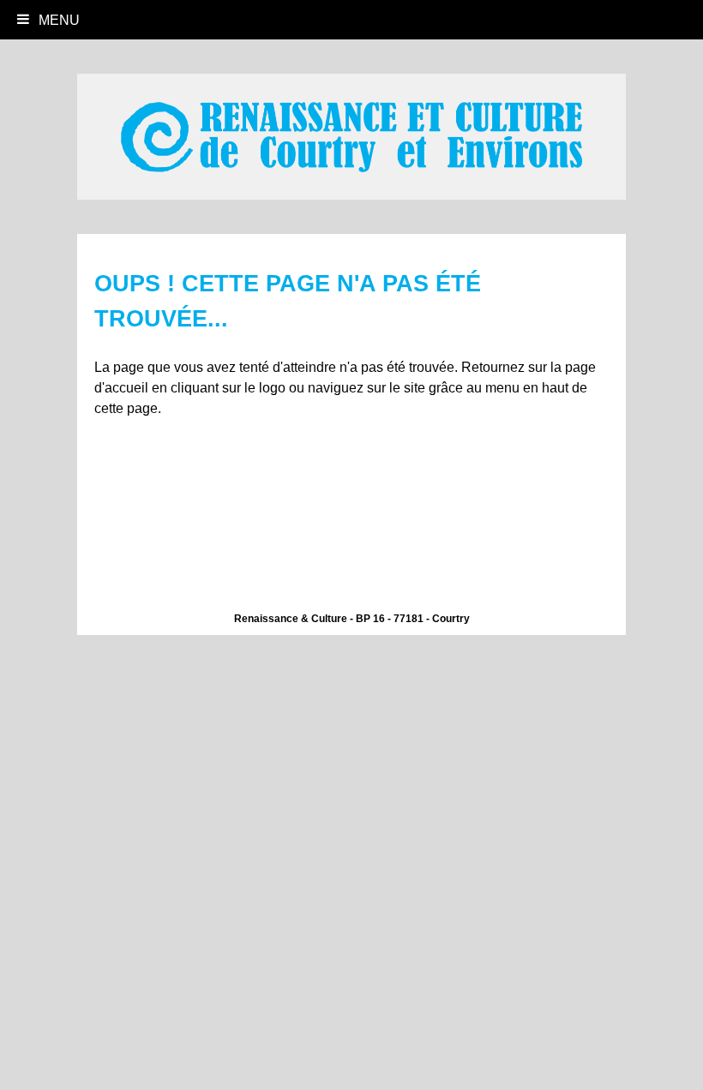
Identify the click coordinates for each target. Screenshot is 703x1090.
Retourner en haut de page (655, 1051)
